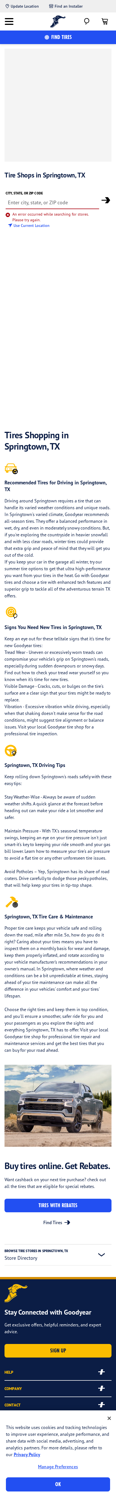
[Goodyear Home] (58, 21)
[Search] (86, 21)
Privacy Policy (27, 1454)
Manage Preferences (58, 1466)
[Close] (109, 1418)
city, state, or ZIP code (24, 193)
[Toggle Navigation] (9, 21)
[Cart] (104, 21)
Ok (58, 1484)
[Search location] (105, 200)
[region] (58, 1453)
